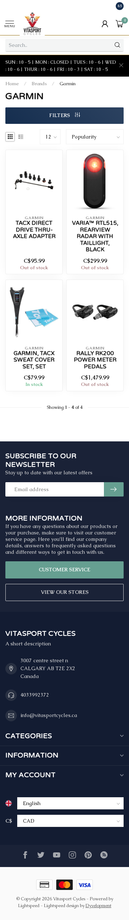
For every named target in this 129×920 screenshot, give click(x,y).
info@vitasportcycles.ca (48, 715)
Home (12, 84)
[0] (120, 23)
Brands (39, 84)
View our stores (65, 592)
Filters (60, 115)
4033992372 (34, 695)
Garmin (67, 84)
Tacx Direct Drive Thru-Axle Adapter (34, 229)
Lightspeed (28, 905)
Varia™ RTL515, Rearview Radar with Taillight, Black (95, 236)
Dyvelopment (98, 905)
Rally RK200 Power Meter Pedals (95, 360)
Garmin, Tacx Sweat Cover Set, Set (34, 360)
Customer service (64, 569)
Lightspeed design (61, 905)
